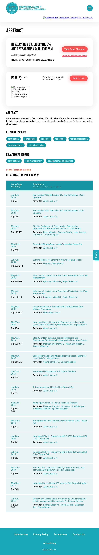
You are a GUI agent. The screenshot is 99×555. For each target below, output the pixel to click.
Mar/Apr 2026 (15, 227)
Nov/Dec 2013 (15, 339)
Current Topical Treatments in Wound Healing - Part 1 (57, 259)
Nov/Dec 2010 (15, 421)
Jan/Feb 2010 (15, 388)
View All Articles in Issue (74, 55)
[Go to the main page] (26, 8)
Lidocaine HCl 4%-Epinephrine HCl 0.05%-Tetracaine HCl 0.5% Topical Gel (60, 437)
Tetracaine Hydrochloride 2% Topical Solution (54, 371)
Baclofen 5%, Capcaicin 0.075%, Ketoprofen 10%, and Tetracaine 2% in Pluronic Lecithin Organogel (58, 468)
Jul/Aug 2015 (14, 499)
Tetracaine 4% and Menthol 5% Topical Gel (53, 387)
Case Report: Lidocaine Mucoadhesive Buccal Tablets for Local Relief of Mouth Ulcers (59, 356)
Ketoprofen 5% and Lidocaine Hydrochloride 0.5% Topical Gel (60, 421)
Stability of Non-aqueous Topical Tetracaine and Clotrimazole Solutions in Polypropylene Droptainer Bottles (60, 339)
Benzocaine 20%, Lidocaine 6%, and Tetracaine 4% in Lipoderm (58, 196)
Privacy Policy (40, 534)
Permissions (60, 534)
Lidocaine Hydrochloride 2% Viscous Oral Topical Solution (60, 483)
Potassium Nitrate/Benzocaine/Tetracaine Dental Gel (57, 244)
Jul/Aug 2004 (14, 260)
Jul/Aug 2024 (14, 453)
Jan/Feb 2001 (15, 437)
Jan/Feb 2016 (15, 196)
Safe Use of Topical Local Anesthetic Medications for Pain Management (60, 276)
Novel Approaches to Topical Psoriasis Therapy (55, 402)
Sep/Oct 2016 (15, 372)
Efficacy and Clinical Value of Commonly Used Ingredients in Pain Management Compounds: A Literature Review (59, 499)
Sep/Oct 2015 (15, 403)
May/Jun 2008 (15, 245)
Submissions (21, 534)
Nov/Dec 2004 (15, 323)
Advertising (49, 543)
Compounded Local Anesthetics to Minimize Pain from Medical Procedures (58, 307)
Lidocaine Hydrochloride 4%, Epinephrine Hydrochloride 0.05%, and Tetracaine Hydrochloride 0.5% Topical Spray (60, 323)
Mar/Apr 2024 (15, 211)
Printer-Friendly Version (18, 169)
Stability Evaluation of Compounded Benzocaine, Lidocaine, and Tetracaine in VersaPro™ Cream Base (57, 227)
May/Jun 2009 (15, 276)
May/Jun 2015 (15, 484)
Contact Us (78, 534)
